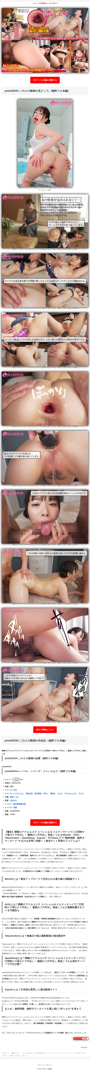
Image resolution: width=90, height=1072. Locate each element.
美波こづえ (14, 797)
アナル (81, 793)
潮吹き (53, 793)
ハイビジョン (18, 793)
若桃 (15, 807)
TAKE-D (13, 800)
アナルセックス (70, 793)
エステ (60, 793)
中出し (46, 793)
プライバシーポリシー (45, 1065)
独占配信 (37, 793)
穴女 (15, 790)
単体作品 (29, 793)
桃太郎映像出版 (19, 804)
